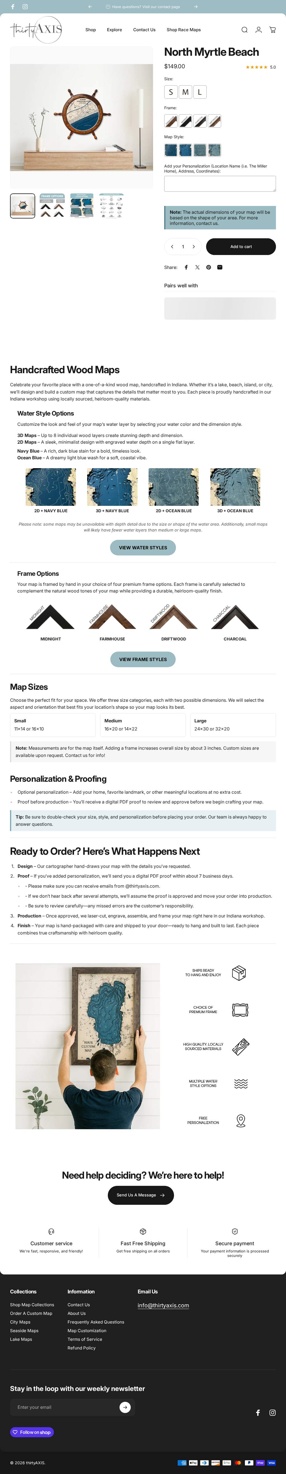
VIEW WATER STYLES (143, 547)
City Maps (20, 1322)
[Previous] (90, 6)
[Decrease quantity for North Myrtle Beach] (171, 247)
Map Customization (87, 1330)
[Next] (196, 6)
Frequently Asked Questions (96, 1322)
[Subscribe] (125, 1407)
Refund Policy (82, 1348)
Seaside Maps (24, 1330)
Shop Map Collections (32, 1304)
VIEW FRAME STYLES (143, 659)
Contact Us (79, 1304)
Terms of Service (85, 1339)
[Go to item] (22, 205)
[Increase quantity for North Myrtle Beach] (195, 247)
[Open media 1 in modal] (81, 117)
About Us (77, 1313)
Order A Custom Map (31, 1313)
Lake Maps (21, 1339)
